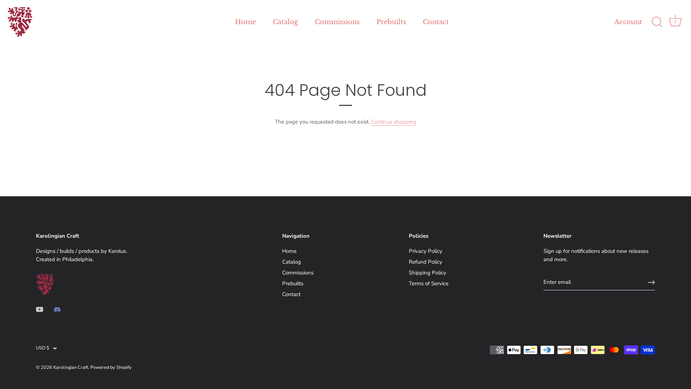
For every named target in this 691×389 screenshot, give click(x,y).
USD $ (42, 348)
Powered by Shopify (111, 367)
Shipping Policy (427, 272)
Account (628, 22)
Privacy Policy (425, 251)
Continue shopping (393, 121)
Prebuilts (391, 22)
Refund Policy (425, 261)
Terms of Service (428, 283)
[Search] (657, 22)
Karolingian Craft (70, 367)
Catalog (285, 22)
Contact (436, 22)
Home (245, 22)
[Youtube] (39, 309)
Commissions (337, 22)
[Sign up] (651, 282)
